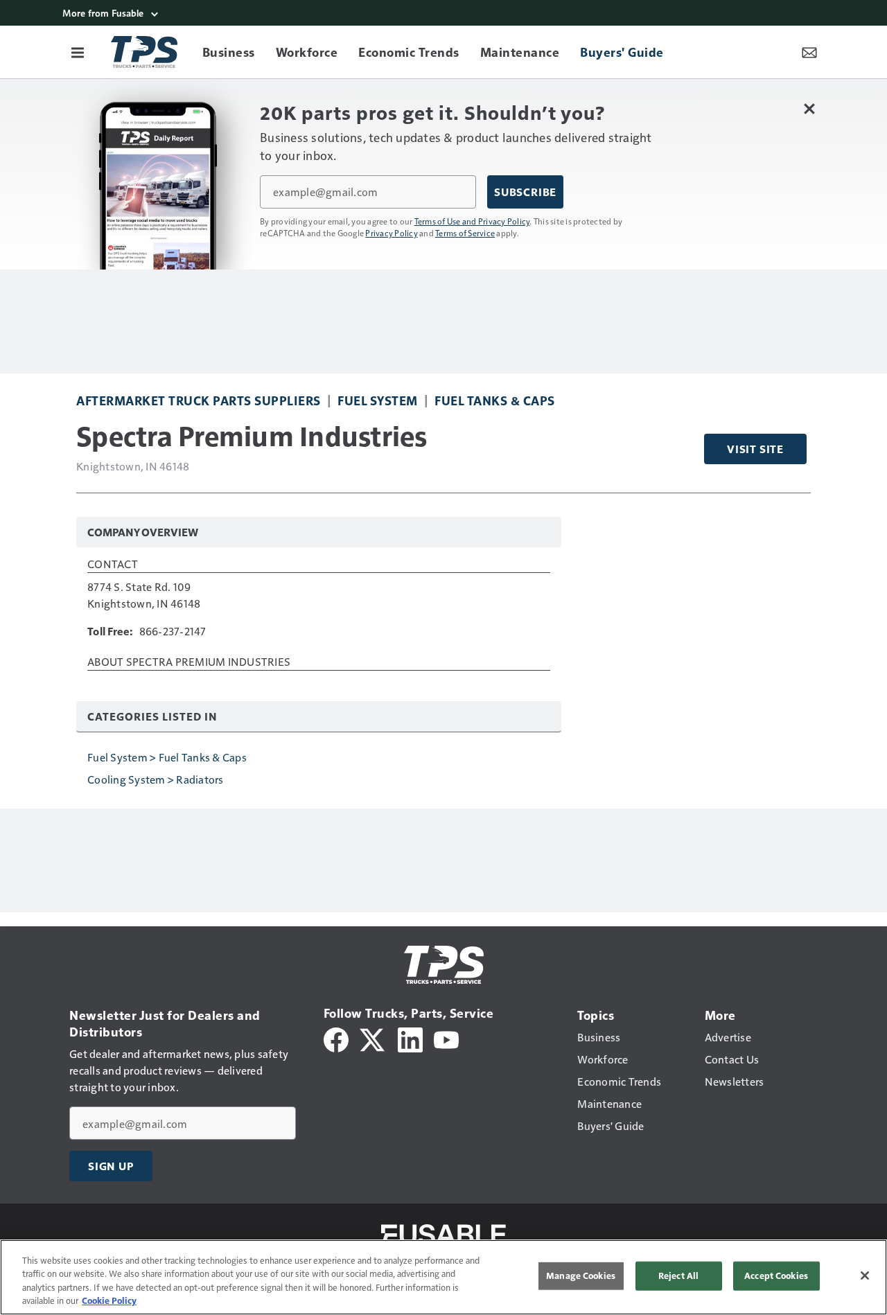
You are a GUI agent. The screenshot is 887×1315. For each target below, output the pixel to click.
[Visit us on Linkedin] (410, 1038)
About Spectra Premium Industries (188, 662)
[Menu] (77, 52)
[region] (443, 1277)
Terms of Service (465, 232)
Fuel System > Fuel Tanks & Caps (167, 757)
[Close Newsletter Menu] (809, 108)
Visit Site (755, 449)
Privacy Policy (391, 232)
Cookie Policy (109, 1300)
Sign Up (111, 1166)
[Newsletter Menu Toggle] (809, 52)
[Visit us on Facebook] (336, 1038)
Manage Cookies (580, 1275)
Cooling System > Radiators (155, 779)
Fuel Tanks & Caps (494, 400)
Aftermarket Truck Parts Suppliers (198, 400)
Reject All (678, 1275)
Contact (112, 564)
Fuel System (377, 400)
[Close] (865, 1275)
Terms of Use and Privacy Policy (472, 221)
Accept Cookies (776, 1275)
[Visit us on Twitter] (373, 1038)
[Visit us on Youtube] (446, 1038)
